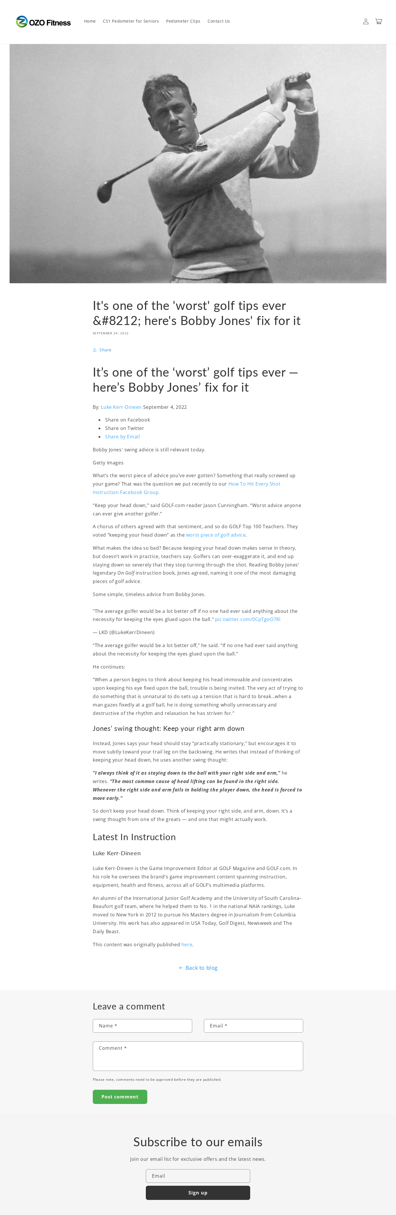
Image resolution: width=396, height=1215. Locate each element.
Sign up (198, 1192)
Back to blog (202, 967)
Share (105, 350)
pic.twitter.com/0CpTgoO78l (248, 619)
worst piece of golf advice (216, 535)
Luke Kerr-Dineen (122, 407)
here (186, 944)
